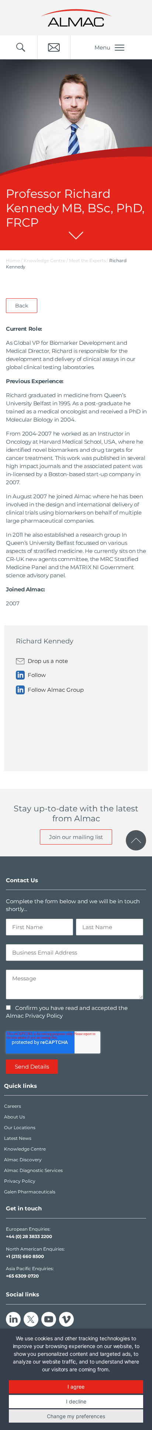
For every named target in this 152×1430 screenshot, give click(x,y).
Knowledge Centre (25, 1149)
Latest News (17, 1138)
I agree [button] (76, 1386)
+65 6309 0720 (22, 1276)
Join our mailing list (76, 837)
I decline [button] (76, 1401)
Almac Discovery (23, 1159)
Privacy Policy (19, 1181)
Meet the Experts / (89, 260)
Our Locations (19, 1127)
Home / (14, 260)
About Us (14, 1117)
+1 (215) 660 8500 (25, 1256)
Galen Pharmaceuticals (29, 1191)
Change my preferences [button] (76, 1416)
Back (21, 305)
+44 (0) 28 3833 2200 (29, 1236)
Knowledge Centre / (46, 260)
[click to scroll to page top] (136, 840)
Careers (12, 1106)
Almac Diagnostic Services (33, 1170)
